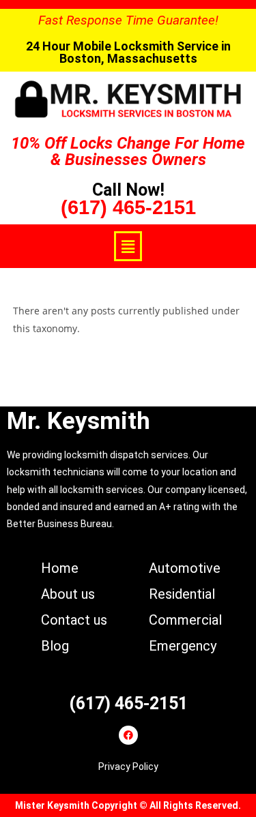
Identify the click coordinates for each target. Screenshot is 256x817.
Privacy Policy (128, 766)
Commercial (185, 620)
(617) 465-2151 (128, 207)
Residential (182, 594)
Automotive (185, 568)
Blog (55, 646)
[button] (127, 246)
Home (60, 568)
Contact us (74, 620)
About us (68, 594)
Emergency (182, 646)
